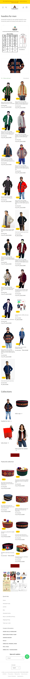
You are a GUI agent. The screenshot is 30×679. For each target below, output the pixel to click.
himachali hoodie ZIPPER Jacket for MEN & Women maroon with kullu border (21, 290)
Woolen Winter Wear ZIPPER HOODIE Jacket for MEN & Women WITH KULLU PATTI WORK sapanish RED (22, 202)
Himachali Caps (6, 603)
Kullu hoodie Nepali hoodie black (21, 232)
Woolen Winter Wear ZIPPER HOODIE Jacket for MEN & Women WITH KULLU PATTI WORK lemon (21, 103)
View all (15, 455)
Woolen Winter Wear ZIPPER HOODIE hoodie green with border (8, 103)
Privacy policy (10, 673)
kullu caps (18, 413)
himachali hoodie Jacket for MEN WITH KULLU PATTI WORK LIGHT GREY (7, 230)
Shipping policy (20, 676)
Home (4, 600)
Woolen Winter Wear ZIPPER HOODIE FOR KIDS (20, 348)
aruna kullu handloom (9, 672)
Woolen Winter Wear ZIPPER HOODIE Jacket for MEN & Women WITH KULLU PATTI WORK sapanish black (8, 351)
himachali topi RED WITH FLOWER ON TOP (7, 532)
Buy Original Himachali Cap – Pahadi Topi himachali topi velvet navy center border (7, 506)
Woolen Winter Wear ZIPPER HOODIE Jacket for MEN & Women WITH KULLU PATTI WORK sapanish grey (22, 167)
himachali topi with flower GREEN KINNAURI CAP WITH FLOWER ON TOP (21, 481)
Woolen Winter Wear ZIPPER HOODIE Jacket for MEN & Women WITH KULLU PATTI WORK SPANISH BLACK (8, 258)
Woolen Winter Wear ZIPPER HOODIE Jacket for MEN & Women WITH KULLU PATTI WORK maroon (21, 260)
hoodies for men (5, 421)
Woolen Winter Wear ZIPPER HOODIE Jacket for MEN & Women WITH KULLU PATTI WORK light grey (21, 136)
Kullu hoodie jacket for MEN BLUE (7, 319)
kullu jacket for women (21, 448)
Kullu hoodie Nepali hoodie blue (7, 380)
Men (4, 610)
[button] (3, 7)
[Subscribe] (22, 658)
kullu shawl (4, 443)
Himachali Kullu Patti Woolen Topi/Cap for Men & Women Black (21, 535)
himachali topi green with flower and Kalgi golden (21, 557)
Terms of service (24, 673)
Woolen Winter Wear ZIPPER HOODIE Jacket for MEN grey (6, 197)
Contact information (12, 676)
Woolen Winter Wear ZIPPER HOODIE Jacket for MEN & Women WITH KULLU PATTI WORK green (7, 132)
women (4, 606)
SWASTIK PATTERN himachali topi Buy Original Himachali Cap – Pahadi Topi (21, 509)
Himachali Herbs (7, 613)
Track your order (7, 623)
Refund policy (17, 673)
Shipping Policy (6, 619)
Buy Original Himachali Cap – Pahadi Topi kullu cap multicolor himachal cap (7, 483)
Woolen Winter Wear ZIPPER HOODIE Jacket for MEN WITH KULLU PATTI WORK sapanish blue (8, 159)
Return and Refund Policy (9, 616)
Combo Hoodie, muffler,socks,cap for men (21, 315)
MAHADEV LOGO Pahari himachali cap (7, 553)
